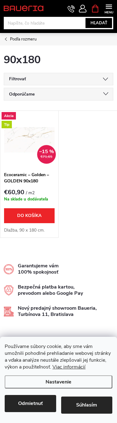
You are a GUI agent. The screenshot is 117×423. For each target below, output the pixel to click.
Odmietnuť (30, 403)
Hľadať (98, 23)
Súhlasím (86, 405)
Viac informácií (68, 367)
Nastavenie (58, 381)
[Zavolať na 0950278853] (71, 9)
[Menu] (108, 8)
